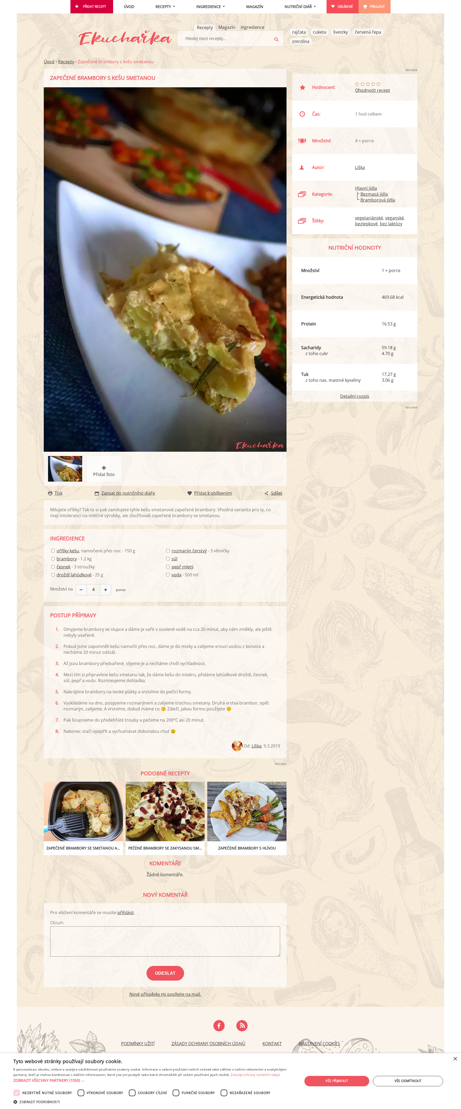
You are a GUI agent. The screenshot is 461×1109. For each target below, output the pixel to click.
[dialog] (230, 1081)
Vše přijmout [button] (336, 1081)
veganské (394, 218)
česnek (63, 567)
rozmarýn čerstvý (189, 551)
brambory (67, 559)
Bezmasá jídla (374, 194)
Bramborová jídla (377, 200)
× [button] (455, 1059)
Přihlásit (377, 6)
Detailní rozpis (354, 396)
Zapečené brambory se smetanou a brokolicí (84, 848)
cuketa (319, 32)
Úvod (129, 6)
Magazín (254, 6)
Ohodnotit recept (372, 90)
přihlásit (125, 912)
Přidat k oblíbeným (213, 493)
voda (176, 575)
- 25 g (80, 575)
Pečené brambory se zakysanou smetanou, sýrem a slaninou (166, 848)
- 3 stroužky (76, 567)
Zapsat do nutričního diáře (128, 493)
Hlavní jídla (366, 188)
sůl (174, 559)
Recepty (163, 6)
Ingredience (208, 6)
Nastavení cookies (319, 1044)
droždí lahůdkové (74, 575)
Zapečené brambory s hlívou (247, 848)
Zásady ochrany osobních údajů (208, 1044)
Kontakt (272, 1044)
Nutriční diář (298, 6)
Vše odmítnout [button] (408, 1081)
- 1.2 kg (74, 559)
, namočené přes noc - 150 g (96, 551)
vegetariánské (369, 218)
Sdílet (276, 493)
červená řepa (368, 32)
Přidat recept (94, 6)
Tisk (58, 493)
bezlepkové (366, 224)
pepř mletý (182, 567)
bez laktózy (391, 224)
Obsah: (57, 923)
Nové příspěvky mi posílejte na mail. (165, 994)
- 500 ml (185, 575)
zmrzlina (300, 41)
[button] (153, 1080)
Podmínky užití (137, 1044)
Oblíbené (345, 6)
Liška (256, 746)
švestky (340, 32)
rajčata (299, 32)
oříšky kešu (68, 551)
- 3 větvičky (200, 551)
